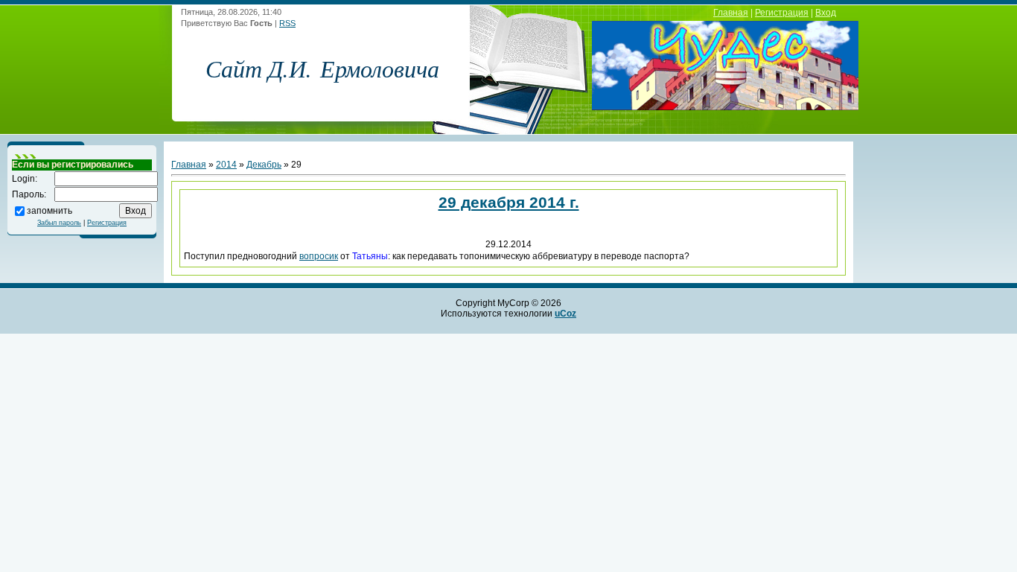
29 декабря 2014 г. (509, 202)
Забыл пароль (59, 222)
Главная (730, 12)
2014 (226, 164)
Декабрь (263, 164)
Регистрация (782, 12)
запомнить (49, 210)
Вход (825, 12)
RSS (287, 23)
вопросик (318, 256)
